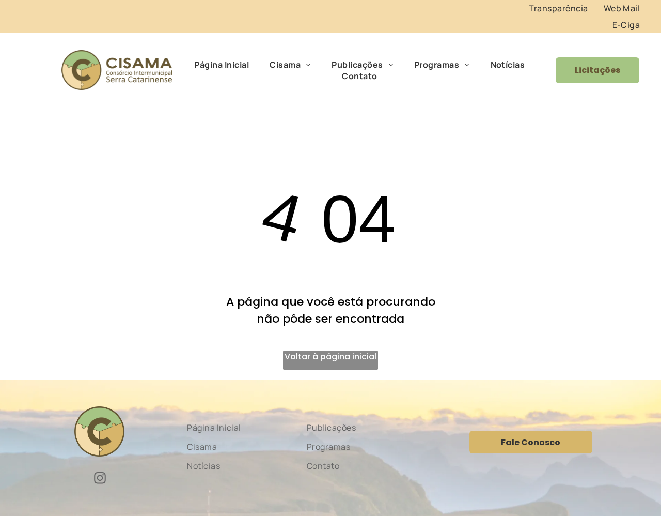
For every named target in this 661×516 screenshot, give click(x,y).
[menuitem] (558, 8)
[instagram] (100, 479)
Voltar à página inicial (330, 356)
